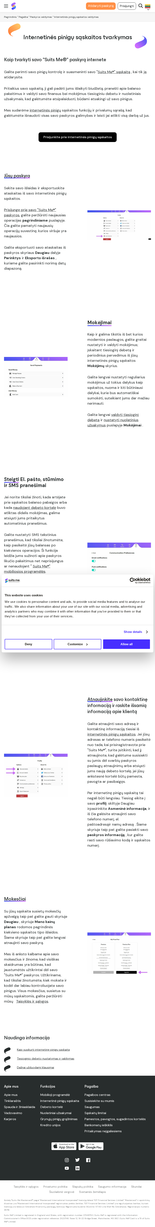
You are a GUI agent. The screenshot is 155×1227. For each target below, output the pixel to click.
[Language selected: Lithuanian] (147, 6)
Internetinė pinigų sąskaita (59, 1101)
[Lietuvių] (147, 6)
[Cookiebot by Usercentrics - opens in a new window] (132, 581)
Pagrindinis (10, 17)
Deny (28, 644)
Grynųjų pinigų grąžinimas (59, 1119)
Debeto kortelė (51, 1107)
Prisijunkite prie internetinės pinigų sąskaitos (77, 137)
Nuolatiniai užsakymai (55, 1113)
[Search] (140, 6)
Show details (133, 631)
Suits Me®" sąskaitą (114, 71)
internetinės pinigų (45, 110)
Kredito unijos (50, 1125)
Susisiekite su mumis (99, 1101)
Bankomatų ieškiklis (99, 1125)
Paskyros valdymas (41, 17)
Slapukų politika (82, 1186)
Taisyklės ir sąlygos (26, 1186)
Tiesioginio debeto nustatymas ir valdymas (45, 1058)
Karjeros (10, 1119)
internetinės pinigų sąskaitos (111, 734)
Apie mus (11, 1095)
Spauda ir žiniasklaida (19, 1107)
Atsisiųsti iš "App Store (63, 1146)
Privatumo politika (55, 1186)
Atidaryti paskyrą (101, 6)
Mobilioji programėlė (55, 1095)
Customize (75, 644)
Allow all (126, 644)
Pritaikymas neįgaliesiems (103, 1131)
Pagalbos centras (97, 1095)
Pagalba (23, 17)
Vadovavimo (13, 1113)
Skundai (136, 1186)
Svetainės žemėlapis (92, 1191)
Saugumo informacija (112, 1186)
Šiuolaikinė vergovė (61, 1191)
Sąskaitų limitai (95, 1113)
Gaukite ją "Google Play (91, 1146)
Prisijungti (127, 6)
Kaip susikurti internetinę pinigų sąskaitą (43, 1049)
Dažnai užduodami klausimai (35, 1067)
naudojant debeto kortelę (34, 507)
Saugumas (92, 1107)
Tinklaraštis (12, 1101)
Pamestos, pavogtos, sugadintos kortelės (115, 1119)
